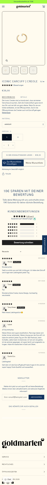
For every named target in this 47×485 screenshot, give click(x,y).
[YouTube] (13, 483)
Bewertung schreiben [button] (23, 243)
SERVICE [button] (5, 457)
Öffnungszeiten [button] (9, 472)
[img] (7, 258)
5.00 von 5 (30, 216)
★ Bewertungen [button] (44, 245)
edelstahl (8, 124)
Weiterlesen (6, 113)
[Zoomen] (7, 60)
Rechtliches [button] (7, 464)
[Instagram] (8, 483)
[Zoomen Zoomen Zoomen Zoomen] (23, 38)
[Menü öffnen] (6, 7)
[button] (7, 85)
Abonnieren (36, 397)
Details (23, 97)
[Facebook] (3, 483)
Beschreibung (8, 97)
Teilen (8, 174)
